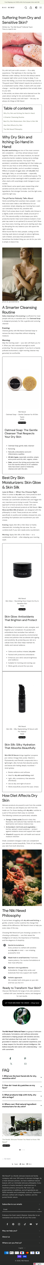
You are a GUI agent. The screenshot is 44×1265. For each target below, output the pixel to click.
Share (23, 1164)
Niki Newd (25, 1261)
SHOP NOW (22, 423)
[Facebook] (7, 1224)
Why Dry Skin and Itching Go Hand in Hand (19, 113)
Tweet (16, 1164)
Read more (6, 1145)
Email (5, 1209)
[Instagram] (19, 1224)
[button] (40, 7)
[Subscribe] (39, 1209)
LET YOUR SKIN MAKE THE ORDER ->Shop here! (22, 1003)
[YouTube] (30, 1224)
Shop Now (22, 609)
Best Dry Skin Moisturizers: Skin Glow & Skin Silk (20, 121)
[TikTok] (24, 1224)
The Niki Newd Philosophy (12, 129)
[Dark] (36, 7)
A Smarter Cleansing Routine (13, 117)
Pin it (30, 1164)
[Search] (25, 7)
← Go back (6, 1159)
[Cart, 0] (30, 7)
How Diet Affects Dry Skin (12, 125)
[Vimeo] (36, 1224)
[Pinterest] (13, 1224)
